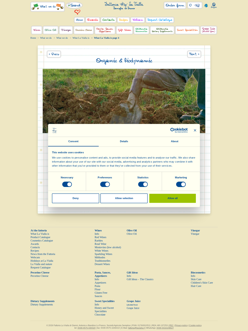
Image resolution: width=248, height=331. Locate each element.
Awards (35, 243)
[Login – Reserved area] (214, 4)
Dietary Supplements (42, 301)
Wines (98, 230)
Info (97, 233)
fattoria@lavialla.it (136, 328)
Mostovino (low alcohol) (108, 247)
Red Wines (100, 237)
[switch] (105, 184)
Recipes (35, 250)
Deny (76, 198)
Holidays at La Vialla (42, 260)
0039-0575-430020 (86, 328)
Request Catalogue (41, 267)
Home (33, 38)
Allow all (173, 198)
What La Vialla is (81, 38)
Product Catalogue (40, 237)
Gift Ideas (132, 272)
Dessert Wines (102, 264)
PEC (171, 325)
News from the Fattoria (43, 254)
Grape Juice (133, 308)
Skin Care (196, 279)
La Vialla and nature (41, 264)
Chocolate (100, 314)
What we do (46, 38)
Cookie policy (195, 325)
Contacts (35, 247)
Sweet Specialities (105, 301)
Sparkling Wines (103, 254)
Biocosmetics (198, 272)
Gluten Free (101, 292)
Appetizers (100, 282)
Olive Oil (132, 230)
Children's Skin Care (202, 282)
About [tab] (174, 141)
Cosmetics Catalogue (42, 240)
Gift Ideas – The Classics (140, 279)
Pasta (97, 286)
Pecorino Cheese (40, 272)
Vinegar (195, 230)
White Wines (101, 250)
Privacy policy (181, 325)
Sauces (98, 296)
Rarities (99, 240)
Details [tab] (124, 141)
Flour (97, 289)
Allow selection (124, 198)
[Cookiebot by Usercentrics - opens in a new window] (173, 130)
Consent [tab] (73, 141)
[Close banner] (195, 130)
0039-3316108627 (165, 328)
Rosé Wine (100, 243)
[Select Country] (206, 5)
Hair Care (196, 286)
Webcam (35, 257)
